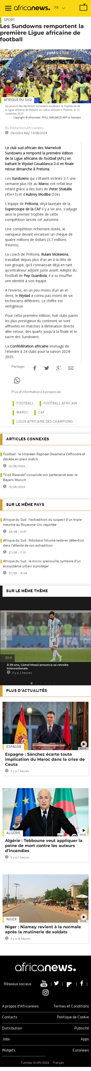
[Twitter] (57, 984)
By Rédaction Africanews (24, 128)
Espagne (13, 747)
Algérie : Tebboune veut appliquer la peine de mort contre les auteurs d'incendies (43, 845)
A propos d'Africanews (20, 1006)
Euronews (81, 1051)
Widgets (8, 1051)
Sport (9, 20)
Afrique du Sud (18, 100)
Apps (85, 1039)
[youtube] (44, 984)
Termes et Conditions (71, 1006)
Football (25, 403)
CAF (41, 413)
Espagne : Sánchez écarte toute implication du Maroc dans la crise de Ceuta (45, 759)
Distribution (12, 1029)
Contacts (9, 1017)
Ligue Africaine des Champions (44, 422)
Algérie (13, 833)
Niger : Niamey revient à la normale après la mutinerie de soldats (43, 929)
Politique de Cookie (73, 1017)
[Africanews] (32, 8)
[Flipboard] (70, 984)
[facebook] (82, 984)
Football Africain (60, 403)
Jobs (6, 1039)
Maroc (22, 413)
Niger (11, 919)
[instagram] (45, 992)
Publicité (81, 1029)
